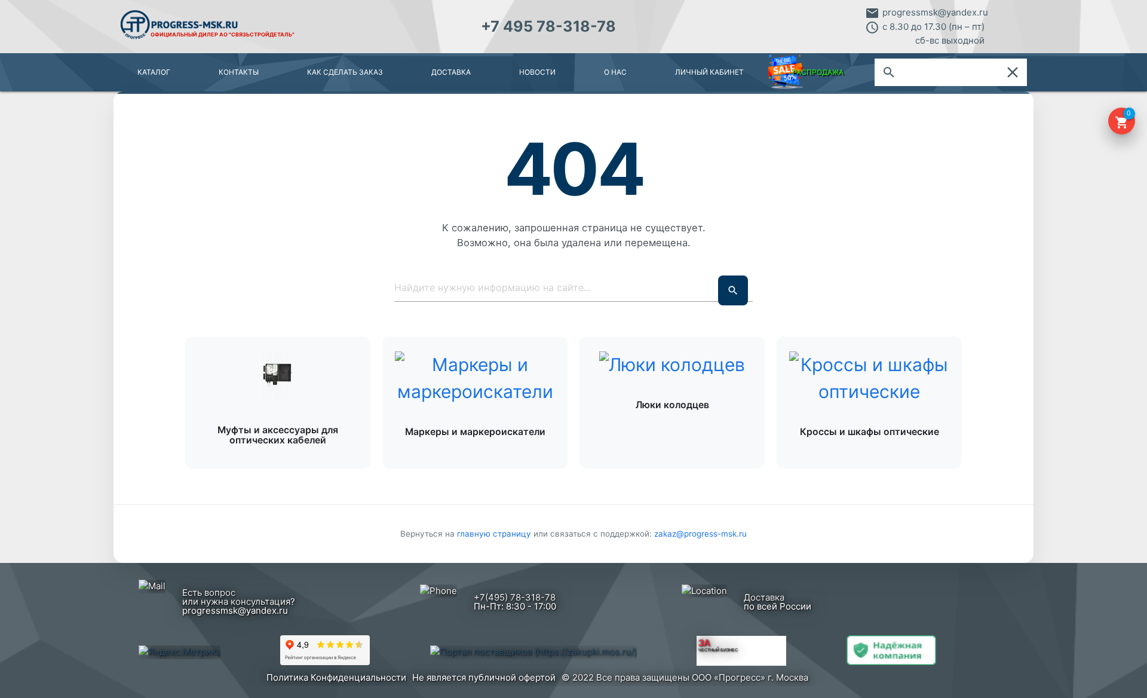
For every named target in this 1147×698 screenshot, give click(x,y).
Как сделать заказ (345, 72)
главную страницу (495, 533)
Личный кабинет (709, 72)
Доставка (451, 72)
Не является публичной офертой (484, 677)
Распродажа (818, 72)
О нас (615, 72)
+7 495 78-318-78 (548, 26)
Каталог (153, 72)
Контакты (239, 72)
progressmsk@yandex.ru (935, 12)
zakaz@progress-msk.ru (700, 533)
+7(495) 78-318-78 (515, 597)
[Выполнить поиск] (733, 290)
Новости (537, 72)
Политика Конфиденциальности (336, 677)
